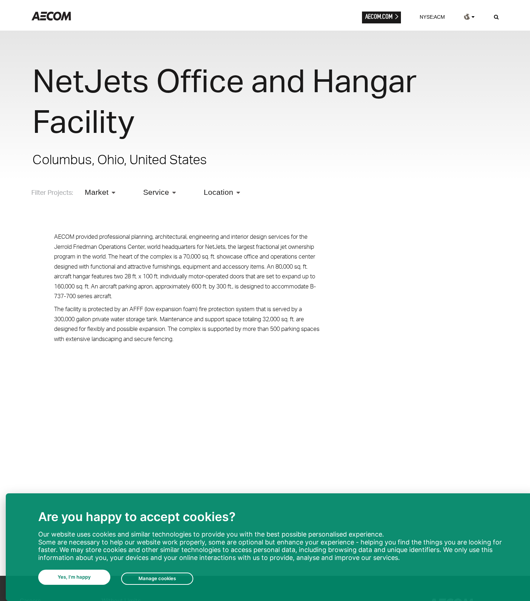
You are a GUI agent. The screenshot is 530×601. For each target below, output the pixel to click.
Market (97, 192)
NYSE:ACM (432, 17)
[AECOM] (51, 18)
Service (156, 192)
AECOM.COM (379, 16)
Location (218, 192)
